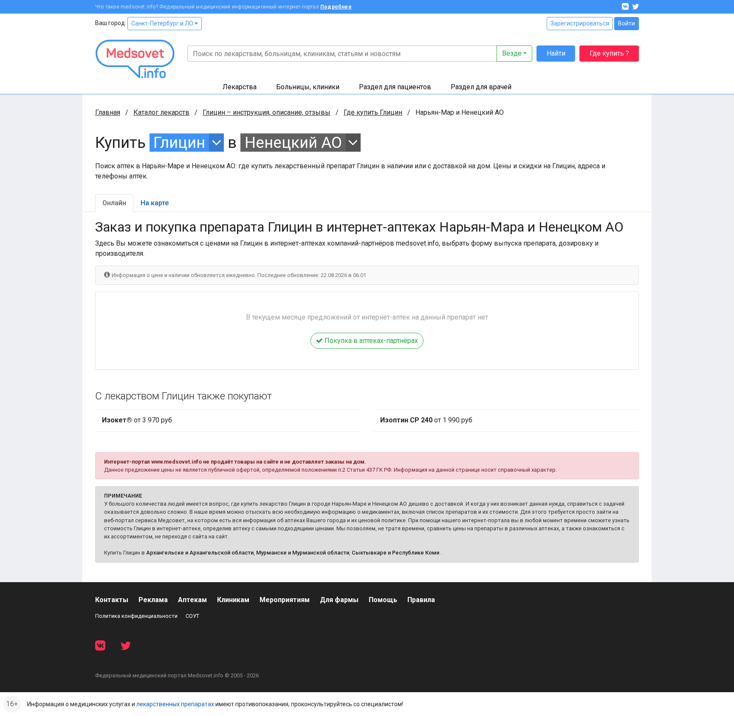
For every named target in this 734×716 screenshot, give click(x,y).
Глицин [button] (179, 142)
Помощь (383, 600)
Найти (556, 53)
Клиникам (233, 600)
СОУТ (192, 616)
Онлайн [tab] (114, 203)
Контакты (111, 600)
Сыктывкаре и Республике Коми (395, 552)
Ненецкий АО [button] (293, 142)
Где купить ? (609, 53)
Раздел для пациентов (395, 87)
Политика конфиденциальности (136, 616)
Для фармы (339, 600)
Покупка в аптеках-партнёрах (370, 341)
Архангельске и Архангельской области (200, 552)
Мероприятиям (285, 600)
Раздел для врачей (481, 87)
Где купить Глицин (373, 112)
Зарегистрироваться (579, 23)
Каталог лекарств (161, 112)
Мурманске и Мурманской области (302, 552)
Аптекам (192, 600)
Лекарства (240, 87)
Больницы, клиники (307, 87)
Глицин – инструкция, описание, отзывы (266, 112)
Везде (512, 53)
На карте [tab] (155, 203)
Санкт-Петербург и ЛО (163, 23)
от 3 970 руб (137, 420)
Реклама (153, 600)
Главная (107, 112)
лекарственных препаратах (175, 704)
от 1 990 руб (426, 420)
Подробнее (336, 7)
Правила (421, 600)
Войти (626, 23)
